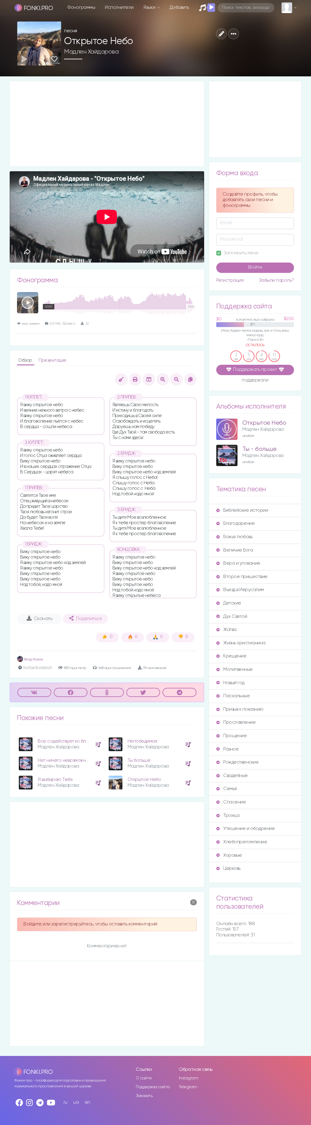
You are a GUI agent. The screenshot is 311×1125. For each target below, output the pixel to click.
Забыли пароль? (276, 280)
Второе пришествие (245, 576)
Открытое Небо (144, 779)
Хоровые (232, 855)
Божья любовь (237, 537)
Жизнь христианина (244, 643)
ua (76, 1102)
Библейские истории (245, 510)
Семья (230, 788)
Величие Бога (238, 550)
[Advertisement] (107, 123)
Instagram (189, 1078)
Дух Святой (235, 616)
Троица (231, 815)
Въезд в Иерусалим (243, 589)
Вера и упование (241, 563)
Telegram (188, 1087)
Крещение (234, 656)
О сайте (144, 1078)
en (87, 1102)
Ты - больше (259, 449)
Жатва (230, 629)
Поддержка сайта (153, 1087)
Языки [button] (149, 7)
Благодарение (239, 523)
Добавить (179, 7)
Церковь (232, 868)
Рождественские (240, 762)
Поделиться (88, 618)
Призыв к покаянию (243, 709)
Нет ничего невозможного (65, 760)
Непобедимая (142, 741)
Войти (255, 267)
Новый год (233, 683)
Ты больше (139, 760)
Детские (232, 603)
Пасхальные (236, 696)
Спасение (234, 802)
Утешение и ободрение (249, 828)
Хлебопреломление (245, 842)
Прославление (239, 722)
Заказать (144, 1096)
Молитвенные (238, 669)
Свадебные (235, 775)
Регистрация (230, 280)
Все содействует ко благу (65, 741)
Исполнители (119, 7)
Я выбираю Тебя (55, 779)
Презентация (52, 360)
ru (65, 1102)
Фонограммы (81, 7)
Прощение (235, 735)
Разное (230, 749)
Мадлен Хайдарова (91, 52)
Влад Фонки (33, 659)
